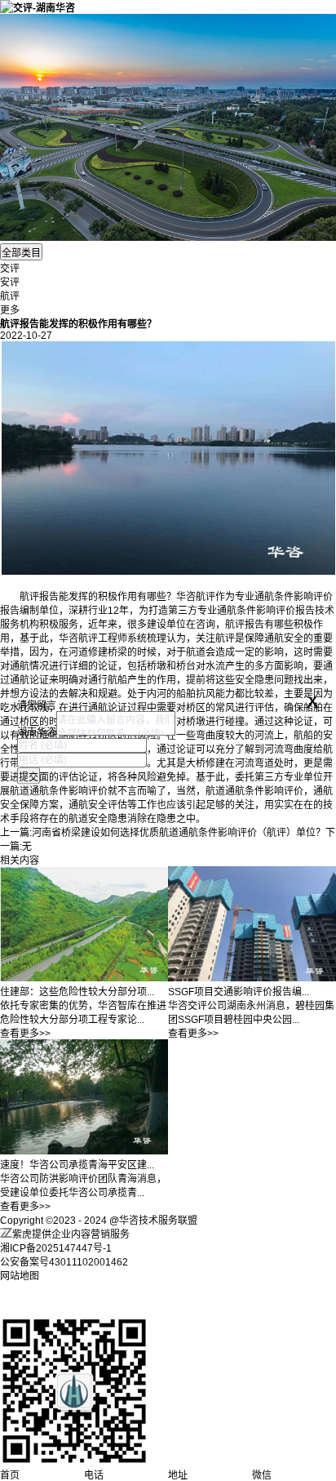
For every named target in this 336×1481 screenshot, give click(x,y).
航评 (10, 296)
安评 (10, 282)
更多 (10, 310)
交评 (10, 268)
